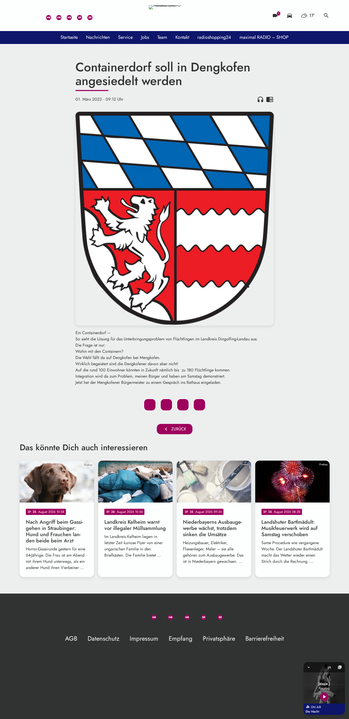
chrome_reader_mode (269, 99)
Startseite (69, 37)
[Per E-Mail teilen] (199, 405)
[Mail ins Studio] (25, 15)
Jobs (145, 37)
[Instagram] (66, 15)
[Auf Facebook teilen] (150, 405)
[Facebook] (56, 15)
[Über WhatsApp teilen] (183, 405)
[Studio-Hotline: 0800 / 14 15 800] (35, 15)
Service (125, 37)
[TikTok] (97, 15)
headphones (260, 99)
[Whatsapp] (45, 15)
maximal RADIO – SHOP (264, 37)
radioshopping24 (214, 37)
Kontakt (182, 37)
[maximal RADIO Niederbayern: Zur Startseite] (174, 15)
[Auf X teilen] (166, 405)
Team (162, 37)
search (326, 15)
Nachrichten (98, 37)
